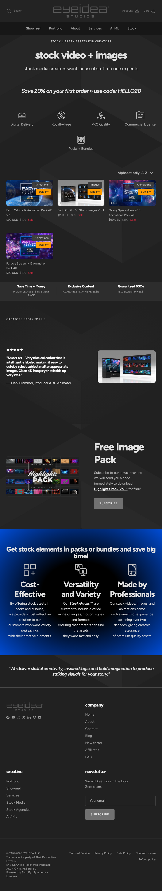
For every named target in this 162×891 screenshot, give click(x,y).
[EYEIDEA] (81, 11)
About (75, 28)
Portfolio (55, 28)
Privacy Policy (103, 853)
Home (89, 714)
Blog (88, 736)
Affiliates (92, 750)
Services (95, 28)
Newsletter (93, 743)
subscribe (108, 503)
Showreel (33, 28)
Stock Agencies (18, 810)
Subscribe (100, 814)
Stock (131, 28)
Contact (91, 729)
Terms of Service (79, 853)
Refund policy (147, 859)
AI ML (114, 28)
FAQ (88, 757)
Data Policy (124, 853)
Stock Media (15, 802)
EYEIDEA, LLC (31, 853)
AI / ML (11, 817)
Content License (146, 853)
